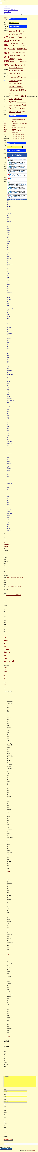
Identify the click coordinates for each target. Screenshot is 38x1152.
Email (5, 1094)
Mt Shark (21, 81)
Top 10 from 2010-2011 (18, 134)
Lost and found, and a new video (5, 678)
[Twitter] (9, 1149)
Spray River (17, 98)
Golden (15, 58)
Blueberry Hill (18, 34)
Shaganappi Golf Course (15, 96)
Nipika (10, 83)
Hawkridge (16, 61)
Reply (8, 871)
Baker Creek (12, 31)
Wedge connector (15, 105)
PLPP (12, 86)
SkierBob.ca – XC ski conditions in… (16, 159)
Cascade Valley (15, 43)
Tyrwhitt (12, 101)
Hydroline (12, 65)
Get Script (12, 199)
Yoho (23, 111)
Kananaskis (21, 65)
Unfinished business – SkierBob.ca (15, 175)
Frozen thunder (17, 55)
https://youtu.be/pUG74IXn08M (15, 577)
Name (5, 1089)
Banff (18, 30)
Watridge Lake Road (21, 102)
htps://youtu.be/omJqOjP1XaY (13, 595)
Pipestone (20, 83)
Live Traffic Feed (17, 155)
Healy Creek (23, 62)
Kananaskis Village (16, 70)
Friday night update (5, 669)
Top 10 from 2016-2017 (18, 138)
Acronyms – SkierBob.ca (13, 188)
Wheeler (22, 108)
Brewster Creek (13, 37)
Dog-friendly (18, 48)
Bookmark (6, 665)
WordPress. (33, 1150)
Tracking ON (21, 199)
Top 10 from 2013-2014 (18, 136)
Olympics (14, 83)
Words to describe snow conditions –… (16, 163)
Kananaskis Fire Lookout (16, 68)
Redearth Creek (14, 90)
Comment (6, 1075)
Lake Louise (14, 73)
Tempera (28, 1150)
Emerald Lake (17, 52)
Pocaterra (19, 86)
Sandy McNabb (17, 93)
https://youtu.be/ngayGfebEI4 (14, 586)
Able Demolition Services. (6, 544)
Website (5, 1099)
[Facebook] (3, 1149)
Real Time (16, 199)
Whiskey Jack (15, 111)
